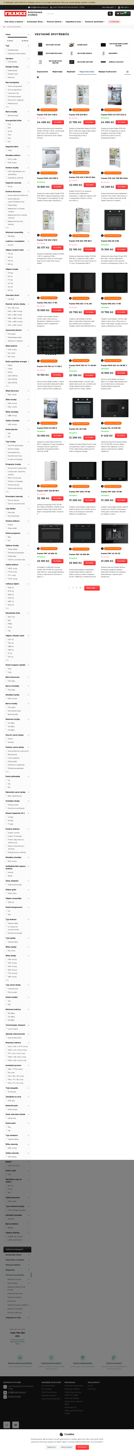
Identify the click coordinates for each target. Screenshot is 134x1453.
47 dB (11, 723)
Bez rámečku (15, 796)
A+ (10, 131)
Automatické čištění (18, 195)
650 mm (12, 970)
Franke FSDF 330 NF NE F (48, 491)
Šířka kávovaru (12, 391)
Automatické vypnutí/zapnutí (16, 200)
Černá (11, 681)
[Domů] (23, 13)
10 (9, 669)
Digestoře (10, 1270)
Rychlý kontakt (14, 1396)
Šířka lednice (11, 346)
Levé (11, 299)
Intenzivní (13, 93)
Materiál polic (12, 1106)
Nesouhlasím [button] (66, 1447)
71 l (10, 280)
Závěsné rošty (15, 341)
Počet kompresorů (14, 907)
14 (9, 672)
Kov (10, 739)
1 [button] (70, 588)
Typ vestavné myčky (15, 1206)
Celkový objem (12, 584)
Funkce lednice (13, 829)
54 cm (11, 353)
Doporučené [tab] (42, 72)
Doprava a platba (72, 1389)
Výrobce (9, 59)
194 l (11, 643)
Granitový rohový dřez (50, 1399)
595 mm (12, 403)
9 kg (10, 820)
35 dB (11, 1013)
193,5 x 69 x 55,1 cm (17, 1057)
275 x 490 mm (15, 325)
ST (10, 627)
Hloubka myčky (12, 695)
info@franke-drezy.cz (17, 1392)
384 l (11, 595)
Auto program (15, 86)
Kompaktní (14, 452)
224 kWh (12, 379)
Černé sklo (13, 500)
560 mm (12, 699)
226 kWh (13, 376)
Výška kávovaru (13, 1198)
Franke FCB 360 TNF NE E (80, 241)
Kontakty (92, 1389)
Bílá (10, 1228)
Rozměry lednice (13, 1043)
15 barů (12, 1092)
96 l (10, 257)
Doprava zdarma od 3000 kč (20, 1363)
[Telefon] (5, 1387)
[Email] (5, 1392)
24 (10, 150)
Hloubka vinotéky (13, 857)
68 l (10, 264)
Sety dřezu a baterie (14, 22)
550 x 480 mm (15, 315)
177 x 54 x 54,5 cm (16, 1053)
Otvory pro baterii (114, 1363)
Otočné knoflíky (16, 808)
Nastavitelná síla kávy (15, 222)
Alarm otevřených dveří (16, 847)
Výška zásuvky (12, 1153)
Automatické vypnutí (18, 751)
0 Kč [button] (123, 13)
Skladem (13, 50)
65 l (10, 276)
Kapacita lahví (12, 147)
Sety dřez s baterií (49, 1395)
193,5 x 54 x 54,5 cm (17, 1050)
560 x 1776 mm (15, 1069)
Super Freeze (15, 836)
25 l (10, 287)
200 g (11, 1101)
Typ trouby (11, 442)
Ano (10, 245)
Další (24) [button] (91, 588)
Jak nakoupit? (108, 7)
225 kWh (12, 383)
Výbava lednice (13, 1233)
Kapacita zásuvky (13, 183)
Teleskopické (14, 337)
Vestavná (13, 923)
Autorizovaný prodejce (51, 1363)
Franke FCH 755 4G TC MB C (49, 366)
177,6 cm (12, 572)
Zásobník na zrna (13, 1097)
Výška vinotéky (12, 421)
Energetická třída (13, 121)
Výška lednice (12, 565)
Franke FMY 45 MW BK (79, 554)
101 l (10, 261)
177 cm (12, 575)
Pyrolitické (13, 516)
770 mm (12, 973)
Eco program (14, 90)
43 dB (11, 730)
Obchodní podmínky (74, 1386)
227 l (11, 639)
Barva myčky (11, 112)
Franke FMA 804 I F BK (47, 303)
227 (10, 372)
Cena (8, 34)
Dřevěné (12, 1109)
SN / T (11, 617)
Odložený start (15, 178)
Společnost (94, 1382)
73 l (10, 273)
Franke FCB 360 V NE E (47, 240)
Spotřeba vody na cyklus (14, 1180)
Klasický (12, 70)
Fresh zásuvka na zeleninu (16, 841)
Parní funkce (14, 478)
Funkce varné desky (15, 747)
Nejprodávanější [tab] (87, 72)
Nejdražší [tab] (71, 72)
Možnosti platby (72, 1398)
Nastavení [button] (51, 1447)
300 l (11, 605)
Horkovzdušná (15, 445)
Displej (12, 556)
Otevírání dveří (12, 295)
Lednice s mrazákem (15, 241)
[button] (128, 13)
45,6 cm (12, 1201)
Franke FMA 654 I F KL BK (80, 304)
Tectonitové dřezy (49, 1392)
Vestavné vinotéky (15, 1309)
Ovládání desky (13, 801)
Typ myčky (10, 938)
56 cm (11, 1073)
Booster (12, 754)
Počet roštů (11, 1171)
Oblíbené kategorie (51, 1382)
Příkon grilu (11, 890)
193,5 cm (12, 568)
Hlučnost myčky (13, 719)
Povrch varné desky (15, 735)
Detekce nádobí (16, 765)
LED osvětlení (15, 1240)
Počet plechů (11, 429)
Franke (12, 62)
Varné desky (12, 1283)
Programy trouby (13, 464)
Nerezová (13, 115)
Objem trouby (12, 269)
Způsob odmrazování (15, 1034)
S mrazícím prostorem (13, 928)
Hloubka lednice (13, 155)
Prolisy (12, 334)
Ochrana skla (14, 97)
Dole (11, 1219)
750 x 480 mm (15, 322)
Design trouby (12, 67)
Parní (11, 512)
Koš (10, 525)
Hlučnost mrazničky (14, 232)
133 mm (12, 1157)
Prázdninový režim (17, 852)
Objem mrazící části (15, 250)
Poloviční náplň (15, 100)
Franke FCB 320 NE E (78, 115)
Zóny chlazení (12, 881)
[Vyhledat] (110, 14)
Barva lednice (12, 1224)
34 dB (11, 1017)
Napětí (8, 1162)
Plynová (12, 992)
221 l (10, 657)
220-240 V (13, 1166)
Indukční (13, 989)
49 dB (11, 726)
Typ (7, 46)
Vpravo (12, 1118)
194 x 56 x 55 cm (16, 1076)
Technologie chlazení (15, 1025)
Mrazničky (11, 1301)
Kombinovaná (15, 933)
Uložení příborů (12, 521)
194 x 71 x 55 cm (15, 1083)
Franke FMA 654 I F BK (111, 304)
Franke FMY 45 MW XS (47, 554)
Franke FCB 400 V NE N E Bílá (82, 177)
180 (10, 365)
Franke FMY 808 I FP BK (79, 492)
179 (10, 369)
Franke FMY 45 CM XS (110, 554)
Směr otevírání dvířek (15, 1114)
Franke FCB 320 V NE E (47, 115)
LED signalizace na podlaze (16, 172)
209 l (11, 902)
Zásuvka (12, 528)
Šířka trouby (11, 400)
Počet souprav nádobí (15, 665)
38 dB (11, 236)
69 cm (11, 357)
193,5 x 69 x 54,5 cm (17, 1060)
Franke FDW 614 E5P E (47, 428)
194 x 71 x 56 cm (15, 1080)
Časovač (12, 205)
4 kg (10, 817)
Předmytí (13, 103)
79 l (10, 254)
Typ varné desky (13, 985)
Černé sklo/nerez (16, 504)
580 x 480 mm (15, 318)
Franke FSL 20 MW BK (111, 428)
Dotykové (13, 805)
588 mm (12, 416)
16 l (10, 187)
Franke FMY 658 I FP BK (111, 492)
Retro (11, 77)
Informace (70, 1382)
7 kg (10, 824)
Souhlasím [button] (82, 1447)
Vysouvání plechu (14, 330)
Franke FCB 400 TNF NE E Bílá (114, 178)
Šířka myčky (11, 947)
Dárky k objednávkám (82, 1363)
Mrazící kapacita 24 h (15, 813)
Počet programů (13, 533)
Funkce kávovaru (13, 192)
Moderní (13, 74)
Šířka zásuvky (12, 1144)
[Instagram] (6, 1425)
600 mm (12, 966)
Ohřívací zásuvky (14, 1313)
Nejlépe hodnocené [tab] (107, 72)
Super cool (13, 833)
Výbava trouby (12, 546)
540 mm (12, 350)
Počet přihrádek (13, 776)
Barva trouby (11, 704)
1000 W (12, 893)
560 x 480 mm (15, 311)
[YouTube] (15, 1425)
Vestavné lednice (14, 1297)
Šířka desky (11, 956)
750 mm (12, 963)
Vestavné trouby (14, 1279)
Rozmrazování (15, 488)
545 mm (12, 163)
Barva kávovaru (13, 677)
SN (10, 624)
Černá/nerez (14, 711)
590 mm (12, 959)
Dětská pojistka (16, 553)
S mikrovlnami (15, 459)
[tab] (127, 72)
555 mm (12, 861)
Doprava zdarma (16, 54)
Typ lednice (11, 919)
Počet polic (11, 1123)
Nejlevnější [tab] (57, 72)
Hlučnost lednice (13, 1009)
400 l (11, 598)
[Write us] (5, 1397)
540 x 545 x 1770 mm (18, 1046)
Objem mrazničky (13, 898)
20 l (10, 290)
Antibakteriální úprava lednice (16, 867)
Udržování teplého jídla (16, 473)
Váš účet (124, 7)
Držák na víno (15, 1237)
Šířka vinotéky (12, 412)
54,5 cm (12, 159)
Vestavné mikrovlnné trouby (16, 1288)
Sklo (11, 742)
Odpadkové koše (73, 22)
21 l (10, 653)
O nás (90, 1386)
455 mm (12, 424)
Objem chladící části (15, 636)
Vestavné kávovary (15, 1294)
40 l (10, 283)
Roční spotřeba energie (16, 362)
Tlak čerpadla (12, 1088)
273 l (11, 591)
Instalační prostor (13, 1065)
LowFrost (13, 1029)
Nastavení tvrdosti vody (16, 210)
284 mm (12, 977)
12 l (10, 1189)
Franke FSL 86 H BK (78, 429)
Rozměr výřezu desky (15, 304)
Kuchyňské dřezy (35, 22)
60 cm (11, 951)
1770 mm (12, 579)
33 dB (11, 1020)
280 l (11, 601)
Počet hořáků (12, 997)
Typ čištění (10, 509)
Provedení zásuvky (14, 496)
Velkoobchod (70, 1407)
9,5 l (10, 1186)
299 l (11, 650)
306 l (11, 588)
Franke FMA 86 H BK (110, 241)
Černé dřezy (46, 1389)
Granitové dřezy (48, 1386)
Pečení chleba (15, 481)
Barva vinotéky (12, 686)
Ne (10, 876)
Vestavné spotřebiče (94, 22)
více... (8, 107)
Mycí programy (12, 82)
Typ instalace (12, 1135)
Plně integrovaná (16, 1210)
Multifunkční (15, 456)
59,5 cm (12, 395)
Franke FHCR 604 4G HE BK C (114, 365)
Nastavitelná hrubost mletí (17, 216)
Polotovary (13, 485)
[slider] (7, 37)
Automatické (14, 1038)
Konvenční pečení (17, 468)
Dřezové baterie (54, 22)
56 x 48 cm (13, 308)
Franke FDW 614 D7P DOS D (113, 115)
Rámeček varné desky (16, 792)
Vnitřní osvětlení (16, 560)
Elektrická (13, 449)
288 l (11, 646)
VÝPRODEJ (115, 22)
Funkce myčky (12, 168)
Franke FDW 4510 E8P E (47, 178)
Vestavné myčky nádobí (17, 1305)
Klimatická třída (13, 613)
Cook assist (13, 758)
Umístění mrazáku (14, 1215)
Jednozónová (15, 885)
